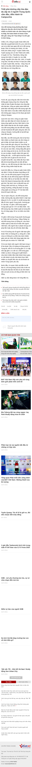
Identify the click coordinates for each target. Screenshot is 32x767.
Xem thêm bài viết (16, 677)
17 (15, 706)
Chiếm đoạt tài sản (14, 309)
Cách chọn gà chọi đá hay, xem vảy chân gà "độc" (15, 698)
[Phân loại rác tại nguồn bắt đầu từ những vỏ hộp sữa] (16, 432)
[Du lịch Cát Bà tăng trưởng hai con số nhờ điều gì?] (16, 625)
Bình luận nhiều (23, 682)
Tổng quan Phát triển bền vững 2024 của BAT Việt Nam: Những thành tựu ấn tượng (15, 480)
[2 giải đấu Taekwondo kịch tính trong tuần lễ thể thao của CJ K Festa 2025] (16, 533)
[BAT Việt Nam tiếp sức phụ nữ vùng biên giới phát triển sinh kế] (16, 367)
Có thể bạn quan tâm (10, 335)
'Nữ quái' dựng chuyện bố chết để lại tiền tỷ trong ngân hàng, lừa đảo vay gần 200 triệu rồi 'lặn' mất (16, 289)
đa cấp (15, 306)
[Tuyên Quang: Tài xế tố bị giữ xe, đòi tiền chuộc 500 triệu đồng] (16, 500)
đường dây (4, 309)
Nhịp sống (13, 6)
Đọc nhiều (8, 682)
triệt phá (24, 309)
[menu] (2, 1)
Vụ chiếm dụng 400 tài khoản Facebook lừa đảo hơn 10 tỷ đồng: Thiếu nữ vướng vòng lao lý (15, 295)
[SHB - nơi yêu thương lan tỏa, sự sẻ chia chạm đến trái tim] (16, 565)
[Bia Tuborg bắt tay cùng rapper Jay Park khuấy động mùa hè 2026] (16, 400)
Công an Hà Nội (24, 306)
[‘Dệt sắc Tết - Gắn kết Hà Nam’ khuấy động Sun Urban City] (16, 656)
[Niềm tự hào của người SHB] (16, 596)
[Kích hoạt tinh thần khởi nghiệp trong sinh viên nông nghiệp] (10, 343)
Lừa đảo (9, 306)
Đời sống (5, 6)
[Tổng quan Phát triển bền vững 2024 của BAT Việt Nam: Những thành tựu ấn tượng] (16, 465)
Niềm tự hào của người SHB (12, 609)
